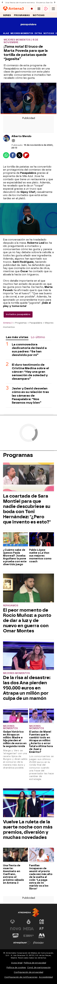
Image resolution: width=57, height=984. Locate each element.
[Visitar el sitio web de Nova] (15, 928)
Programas (22, 15)
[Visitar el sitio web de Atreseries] (41, 928)
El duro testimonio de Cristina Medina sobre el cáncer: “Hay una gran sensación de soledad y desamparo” (30, 371)
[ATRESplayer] (46, 8)
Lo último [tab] (38, 337)
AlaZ (6, 33)
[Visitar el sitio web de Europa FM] (28, 935)
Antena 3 (7, 323)
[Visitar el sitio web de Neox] (41, 921)
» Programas (20, 323)
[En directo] (31, 8)
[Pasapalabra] (28, 29)
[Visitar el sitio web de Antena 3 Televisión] (15, 921)
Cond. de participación (39, 967)
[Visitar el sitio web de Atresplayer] (22, 942)
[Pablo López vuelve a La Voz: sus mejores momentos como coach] (41, 539)
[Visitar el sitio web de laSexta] (28, 921)
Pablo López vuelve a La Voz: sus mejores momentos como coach (40, 555)
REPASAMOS (10, 605)
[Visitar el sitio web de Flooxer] (38, 942)
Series (7, 15)
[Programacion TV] (38, 8)
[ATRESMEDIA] (28, 912)
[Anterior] (2, 2)
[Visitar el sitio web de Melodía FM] (41, 935)
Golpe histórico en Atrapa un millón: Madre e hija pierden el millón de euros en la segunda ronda (14, 739)
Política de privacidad (35, 963)
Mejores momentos (21, 33)
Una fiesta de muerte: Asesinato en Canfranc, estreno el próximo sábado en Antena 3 (13, 874)
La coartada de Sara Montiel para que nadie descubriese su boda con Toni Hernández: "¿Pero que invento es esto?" (27, 509)
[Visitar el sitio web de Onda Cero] (15, 935)
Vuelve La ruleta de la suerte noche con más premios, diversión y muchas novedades (27, 829)
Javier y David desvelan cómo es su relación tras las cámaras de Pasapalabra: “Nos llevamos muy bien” (30, 395)
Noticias (39, 15)
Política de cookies (16, 967)
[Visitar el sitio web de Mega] (28, 928)
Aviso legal (16, 963)
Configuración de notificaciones (21, 977)
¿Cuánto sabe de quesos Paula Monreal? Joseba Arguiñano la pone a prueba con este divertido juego (15, 557)
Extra (38, 33)
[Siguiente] (54, 2)
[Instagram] (13, 141)
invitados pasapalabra (18, 314)
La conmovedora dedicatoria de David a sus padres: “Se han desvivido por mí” (29, 350)
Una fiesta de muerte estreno (20, 3)
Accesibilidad (46, 977)
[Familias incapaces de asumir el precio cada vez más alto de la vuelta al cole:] (41, 855)
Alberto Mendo (21, 136)
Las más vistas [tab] (17, 337)
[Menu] (53, 8)
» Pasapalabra (35, 323)
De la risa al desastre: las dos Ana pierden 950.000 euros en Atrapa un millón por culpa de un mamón (26, 688)
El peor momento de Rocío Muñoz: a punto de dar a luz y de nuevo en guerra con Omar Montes (27, 620)
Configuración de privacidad (28, 972)
